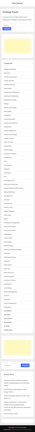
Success (6, 295)
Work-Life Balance (10, 303)
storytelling (8, 288)
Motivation (7, 215)
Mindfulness (8, 196)
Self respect (8, 265)
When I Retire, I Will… (11, 414)
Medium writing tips (11, 184)
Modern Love (8, 207)
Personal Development (11, 223)
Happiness (7, 127)
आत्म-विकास (7, 315)
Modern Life (8, 203)
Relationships (8, 246)
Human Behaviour (10, 130)
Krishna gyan (8, 150)
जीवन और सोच (7, 322)
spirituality (7, 284)
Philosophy (7, 234)
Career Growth (9, 81)
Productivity (8, 238)
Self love (7, 261)
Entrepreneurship (10, 100)
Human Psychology (10, 134)
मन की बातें (6, 326)
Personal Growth (9, 230)
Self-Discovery (9, 272)
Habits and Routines (11, 123)
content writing (9, 84)
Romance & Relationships (12, 249)
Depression (8, 88)
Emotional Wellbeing (11, 96)
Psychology (7, 242)
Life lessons (8, 165)
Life (5, 161)
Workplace (7, 307)
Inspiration (8, 146)
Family (6, 104)
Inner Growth (8, 142)
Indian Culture (9, 138)
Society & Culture (10, 280)
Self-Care (7, 269)
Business (7, 73)
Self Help (7, 253)
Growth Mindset (9, 119)
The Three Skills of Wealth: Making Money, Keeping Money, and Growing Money (16, 382)
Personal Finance (10, 226)
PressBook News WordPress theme (21, 429)
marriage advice (9, 180)
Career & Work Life (10, 77)
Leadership (8, 157)
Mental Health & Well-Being (13, 188)
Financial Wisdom (10, 108)
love (5, 177)
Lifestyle (7, 169)
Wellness (7, 299)
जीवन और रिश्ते (8, 319)
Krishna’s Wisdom (10, 154)
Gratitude (7, 115)
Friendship (7, 111)
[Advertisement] (17, 46)
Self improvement (10, 257)
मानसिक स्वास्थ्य (8, 330)
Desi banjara (17, 3)
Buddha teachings (10, 69)
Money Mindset (9, 211)
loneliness (7, 173)
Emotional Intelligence (12, 92)
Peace (6, 219)
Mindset (6, 200)
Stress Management (10, 292)
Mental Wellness (9, 192)
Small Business (9, 276)
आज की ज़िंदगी (7, 311)
